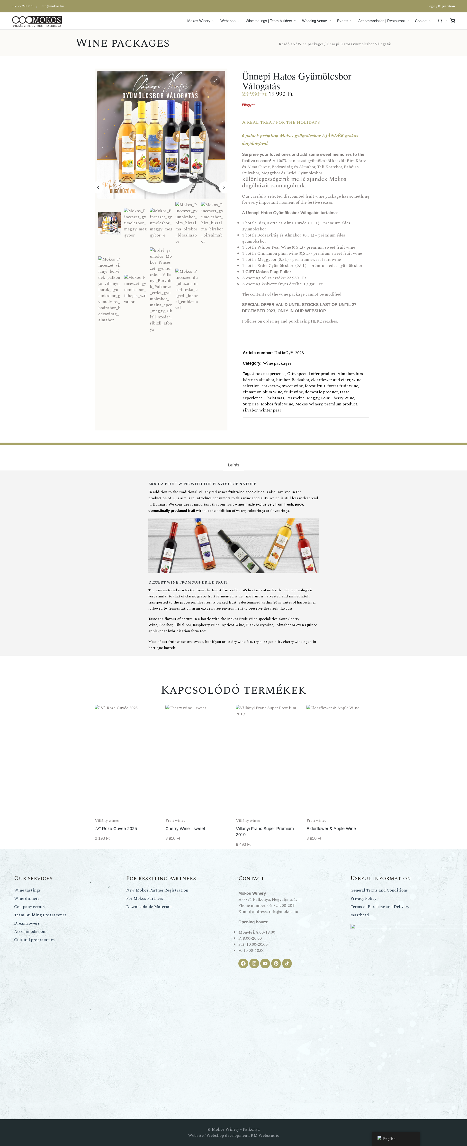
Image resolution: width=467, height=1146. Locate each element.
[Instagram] (254, 963)
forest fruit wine (342, 386)
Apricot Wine (233, 625)
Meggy (312, 398)
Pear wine (295, 398)
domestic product (321, 392)
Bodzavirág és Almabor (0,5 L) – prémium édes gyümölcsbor (293, 238)
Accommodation (29, 931)
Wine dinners (26, 898)
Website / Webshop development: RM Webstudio (233, 1135)
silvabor (250, 410)
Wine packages (122, 43)
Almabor (345, 374)
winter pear (270, 410)
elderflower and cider (330, 380)
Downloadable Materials (149, 907)
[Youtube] (265, 963)
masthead (359, 915)
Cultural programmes (34, 940)
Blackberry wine (259, 625)
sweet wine (292, 386)
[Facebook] (243, 963)
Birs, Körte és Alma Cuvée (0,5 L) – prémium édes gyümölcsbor (296, 226)
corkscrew (270, 386)
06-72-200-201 (280, 905)
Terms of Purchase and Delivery (379, 907)
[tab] (233, 465)
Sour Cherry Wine (337, 398)
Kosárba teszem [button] (127, 815)
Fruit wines (175, 820)
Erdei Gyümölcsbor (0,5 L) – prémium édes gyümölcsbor (309, 265)
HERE (316, 321)
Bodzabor (300, 380)
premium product (340, 404)
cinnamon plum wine (262, 392)
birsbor (283, 380)
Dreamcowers (27, 923)
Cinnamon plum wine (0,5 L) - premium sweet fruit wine (309, 253)
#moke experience (268, 374)
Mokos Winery (308, 404)
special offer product (316, 374)
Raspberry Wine (206, 625)
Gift (291, 374)
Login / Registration (441, 6)
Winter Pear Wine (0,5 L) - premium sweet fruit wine (305, 247)
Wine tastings (27, 890)
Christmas (274, 398)
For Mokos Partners (144, 898)
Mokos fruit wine (276, 404)
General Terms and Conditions (379, 890)
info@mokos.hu (52, 6)
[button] (215, 81)
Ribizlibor (182, 625)
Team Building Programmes (40, 915)
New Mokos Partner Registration (157, 890)
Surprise (251, 404)
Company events (29, 907)
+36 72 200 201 (22, 6)
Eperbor (165, 625)
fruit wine (293, 392)
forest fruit (315, 386)
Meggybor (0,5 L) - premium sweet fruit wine (299, 259)
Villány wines (107, 820)
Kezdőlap (287, 44)
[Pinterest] (276, 963)
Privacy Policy (363, 898)
